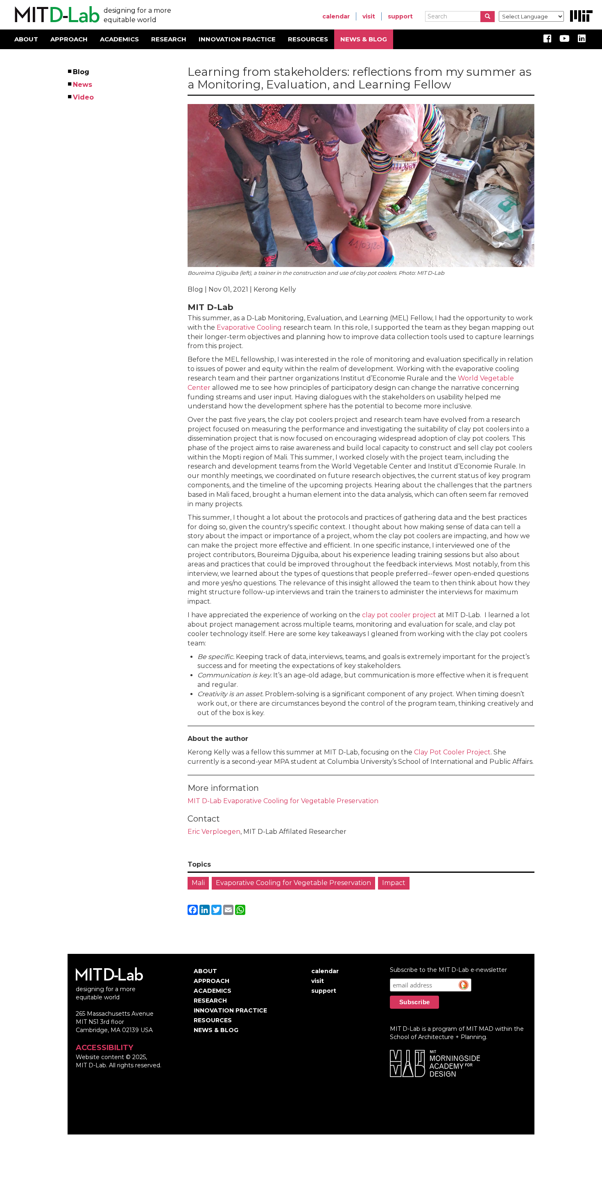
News (83, 84)
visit (368, 16)
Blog (81, 72)
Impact (393, 883)
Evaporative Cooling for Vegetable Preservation (293, 883)
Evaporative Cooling (249, 327)
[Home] (56, 14)
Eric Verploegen (214, 832)
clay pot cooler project (399, 615)
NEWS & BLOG (363, 39)
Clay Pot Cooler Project (452, 752)
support (400, 16)
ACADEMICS (119, 39)
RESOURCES (308, 39)
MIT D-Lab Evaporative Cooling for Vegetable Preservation (283, 801)
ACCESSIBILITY (104, 1047)
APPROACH (69, 39)
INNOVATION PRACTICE (237, 39)
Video (84, 97)
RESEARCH (168, 39)
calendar (336, 16)
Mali (198, 883)
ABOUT (26, 39)
